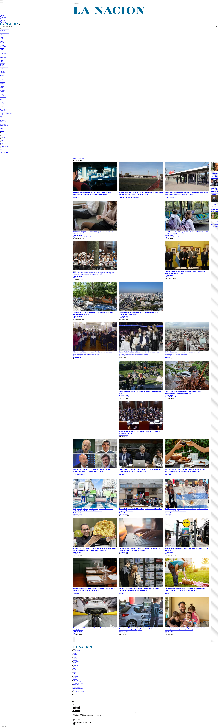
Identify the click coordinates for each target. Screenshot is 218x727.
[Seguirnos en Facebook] (74, 694)
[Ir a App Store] (76, 711)
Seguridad (2, 59)
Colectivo (167, 276)
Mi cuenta (3, 22)
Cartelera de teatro (4, 102)
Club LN (3, 20)
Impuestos (167, 357)
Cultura (1, 61)
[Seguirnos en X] (74, 698)
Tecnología (2, 89)
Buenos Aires (3, 57)
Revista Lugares (3, 123)
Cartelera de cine (3, 101)
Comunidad (2, 63)
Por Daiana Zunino (77, 196)
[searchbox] (108, 26)
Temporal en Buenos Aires (171, 396)
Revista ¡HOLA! (3, 121)
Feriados (2, 91)
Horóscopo (2, 90)
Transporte (76, 197)
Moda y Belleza (3, 95)
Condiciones (87, 717)
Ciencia (1, 65)
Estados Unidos (3, 53)
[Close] (74, 637)
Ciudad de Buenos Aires (170, 197)
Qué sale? (2, 99)
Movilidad (2, 48)
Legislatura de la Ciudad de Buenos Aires (129, 197)
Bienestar (2, 64)
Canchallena (2, 82)
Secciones (3, 17)
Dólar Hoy (2, 42)
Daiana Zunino (82, 158)
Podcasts (2, 94)
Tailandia (167, 633)
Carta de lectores (3, 112)
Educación (2, 60)
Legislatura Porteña (123, 317)
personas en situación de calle (126, 396)
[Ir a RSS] (74, 705)
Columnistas (2, 72)
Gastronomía (168, 474)
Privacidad (92, 717)
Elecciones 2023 (123, 474)
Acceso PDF (2, 106)
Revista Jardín (3, 127)
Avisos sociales (3, 110)
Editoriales (2, 71)
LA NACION (76, 158)
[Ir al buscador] (74, 5)
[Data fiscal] (74, 725)
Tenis (1, 80)
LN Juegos (2, 86)
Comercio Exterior (4, 46)
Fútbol (1, 78)
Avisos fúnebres (3, 109)
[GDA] (76, 721)
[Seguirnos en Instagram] (74, 701)
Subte (166, 553)
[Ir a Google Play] (76, 709)
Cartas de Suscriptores (5, 74)
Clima (1, 34)
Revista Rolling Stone (4, 125)
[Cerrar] (19, 24)
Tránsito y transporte (4, 33)
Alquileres (121, 593)
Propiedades (2, 45)
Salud (74, 278)
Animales (167, 593)
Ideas (1, 116)
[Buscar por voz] (216, 27)
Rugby (1, 79)
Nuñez (74, 317)
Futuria (1, 41)
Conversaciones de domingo (6, 113)
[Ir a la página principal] (109, 14)
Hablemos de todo (4, 67)
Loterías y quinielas (4, 93)
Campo (1, 44)
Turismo (2, 87)
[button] (109, 88)
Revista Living (3, 124)
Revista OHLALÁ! (3, 120)
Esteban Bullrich (77, 357)
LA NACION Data (3, 35)
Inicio (2, 15)
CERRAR (1, 0)
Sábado (1, 114)
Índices (1, 49)
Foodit (2, 19)
